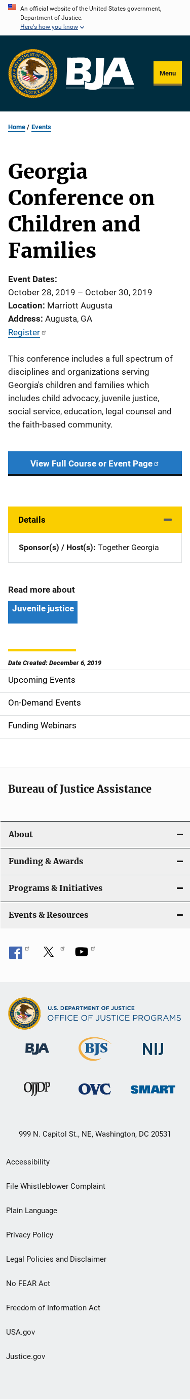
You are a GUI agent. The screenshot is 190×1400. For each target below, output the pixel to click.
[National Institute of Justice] (153, 1057)
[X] (52, 955)
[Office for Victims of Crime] (95, 1096)
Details (32, 520)
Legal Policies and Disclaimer (56, 1259)
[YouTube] (85, 955)
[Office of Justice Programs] (33, 73)
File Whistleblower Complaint (55, 1186)
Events (41, 127)
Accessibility (28, 1161)
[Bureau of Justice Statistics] (95, 1062)
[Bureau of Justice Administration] (37, 1056)
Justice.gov (25, 1356)
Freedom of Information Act (53, 1307)
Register (24, 332)
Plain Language (31, 1210)
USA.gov (20, 1332)
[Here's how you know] (95, 17)
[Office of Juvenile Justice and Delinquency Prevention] (37, 1097)
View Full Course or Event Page (91, 463)
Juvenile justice (42, 608)
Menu (168, 73)
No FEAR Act (28, 1283)
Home (16, 127)
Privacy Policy (29, 1234)
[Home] (100, 73)
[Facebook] (19, 955)
